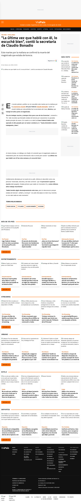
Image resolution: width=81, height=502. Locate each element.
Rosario (26, 29)
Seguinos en (51, 60)
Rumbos (72, 458)
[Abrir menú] (10, 22)
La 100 (49, 497)
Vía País (4, 35)
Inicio (12, 29)
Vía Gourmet (73, 454)
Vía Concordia (51, 465)
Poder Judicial (11, 206)
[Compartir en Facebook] (2, 105)
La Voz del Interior (46, 499)
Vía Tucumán (38, 452)
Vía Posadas (50, 449)
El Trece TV (38, 497)
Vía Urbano (73, 449)
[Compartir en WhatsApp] (2, 109)
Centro (33, 29)
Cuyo (51, 29)
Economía (61, 459)
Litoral (45, 29)
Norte (39, 29)
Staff (13, 487)
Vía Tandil (26, 454)
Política (61, 457)
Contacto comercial (18, 483)
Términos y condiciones (19, 478)
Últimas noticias (63, 454)
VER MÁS (5, 252)
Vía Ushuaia (62, 449)
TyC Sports (70, 497)
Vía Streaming (74, 452)
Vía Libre (72, 456)
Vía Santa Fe (50, 458)
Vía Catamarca (39, 454)
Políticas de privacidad (19, 480)
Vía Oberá (50, 456)
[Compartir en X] (2, 113)
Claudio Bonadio (42, 107)
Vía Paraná (50, 463)
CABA (13, 454)
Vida (60, 471)
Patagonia (58, 29)
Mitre (44, 497)
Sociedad (41, 206)
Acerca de (15, 485)
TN (32, 497)
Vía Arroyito (27, 452)
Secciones (67, 29)
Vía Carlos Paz (28, 449)
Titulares (11, 35)
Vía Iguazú (50, 454)
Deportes (61, 467)
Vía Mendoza (38, 459)
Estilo (60, 469)
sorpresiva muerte (19, 107)
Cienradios (62, 497)
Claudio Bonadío (31, 206)
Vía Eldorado (51, 452)
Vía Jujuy (38, 449)
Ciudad (55, 497)
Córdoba (19, 29)
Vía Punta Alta (28, 459)
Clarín (27, 497)
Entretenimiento (63, 465)
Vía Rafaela (50, 460)
